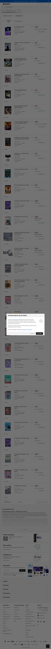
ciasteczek (15, 319)
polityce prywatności (27, 329)
